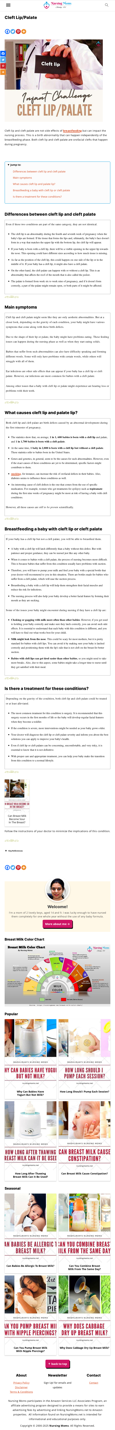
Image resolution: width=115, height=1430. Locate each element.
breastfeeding (72, 130)
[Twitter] (12, 30)
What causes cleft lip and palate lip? (34, 184)
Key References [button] (15, 850)
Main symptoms (22, 177)
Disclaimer (21, 1387)
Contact (93, 1382)
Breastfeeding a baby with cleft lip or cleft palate (41, 190)
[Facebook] (7, 30)
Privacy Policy (21, 1382)
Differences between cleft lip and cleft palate (39, 171)
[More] (23, 30)
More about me (56, 924)
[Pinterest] (18, 30)
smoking (16, 474)
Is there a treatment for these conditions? (37, 196)
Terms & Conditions (21, 1392)
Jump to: (15, 164)
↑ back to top (57, 1364)
